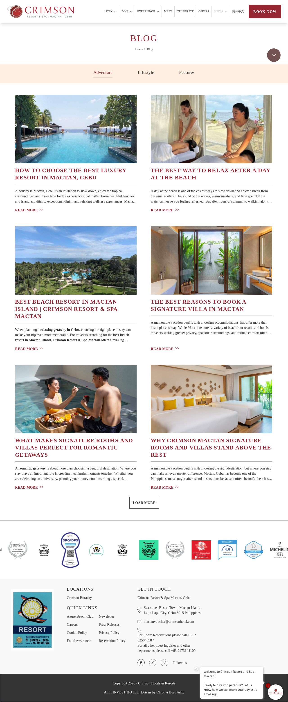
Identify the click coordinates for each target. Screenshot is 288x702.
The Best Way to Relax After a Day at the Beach (210, 174)
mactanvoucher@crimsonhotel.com (169, 621)
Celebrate (185, 11)
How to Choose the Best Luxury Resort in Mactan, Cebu (70, 174)
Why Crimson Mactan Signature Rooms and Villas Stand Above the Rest (211, 447)
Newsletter (106, 616)
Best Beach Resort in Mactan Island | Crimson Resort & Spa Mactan (66, 309)
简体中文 (238, 11)
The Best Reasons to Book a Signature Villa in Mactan (199, 305)
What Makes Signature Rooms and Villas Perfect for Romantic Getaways (74, 447)
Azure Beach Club (80, 616)
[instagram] (164, 662)
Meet (168, 11)
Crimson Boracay (79, 598)
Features (187, 72)
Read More (26, 210)
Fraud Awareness (79, 641)
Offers (203, 11)
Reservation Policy (112, 641)
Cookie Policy (77, 632)
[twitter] (152, 662)
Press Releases (109, 624)
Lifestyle (146, 72)
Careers (72, 624)
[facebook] (141, 662)
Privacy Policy (109, 632)
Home (139, 49)
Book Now (265, 12)
